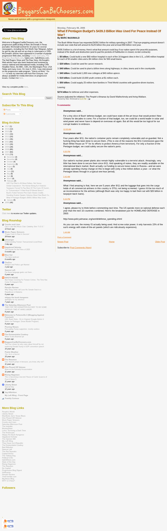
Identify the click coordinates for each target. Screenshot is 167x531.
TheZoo (8, 262)
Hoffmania (6, 472)
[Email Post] (88, 99)
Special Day (9, 387)
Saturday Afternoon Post (12, 424)
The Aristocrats (8, 433)
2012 (7, 139)
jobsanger (9, 240)
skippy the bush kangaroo (16, 297)
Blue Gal (8, 255)
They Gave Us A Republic (12, 443)
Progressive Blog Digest (12, 470)
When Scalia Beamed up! (14, 337)
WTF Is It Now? (8, 481)
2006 (7, 154)
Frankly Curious (12, 398)
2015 (7, 131)
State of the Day (8, 462)
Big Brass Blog (8, 479)
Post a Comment (64, 237)
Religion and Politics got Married (17, 265)
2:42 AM (66, 177)
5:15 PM (66, 199)
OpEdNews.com (8, 460)
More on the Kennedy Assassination (18, 369)
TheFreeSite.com (9, 477)
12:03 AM (67, 129)
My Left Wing (7, 441)
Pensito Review (12, 287)
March (9, 179)
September (11, 164)
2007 (7, 152)
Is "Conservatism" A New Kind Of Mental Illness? (25, 190)
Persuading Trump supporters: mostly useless (22, 329)
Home (112, 242)
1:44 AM (66, 232)
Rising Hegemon (12, 375)
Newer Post (62, 242)
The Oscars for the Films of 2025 (17, 249)
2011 (7, 142)
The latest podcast (12, 257)
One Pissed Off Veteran (15, 367)
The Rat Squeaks (9, 451)
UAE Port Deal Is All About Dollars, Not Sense (23, 183)
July (9, 169)
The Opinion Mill (9, 439)
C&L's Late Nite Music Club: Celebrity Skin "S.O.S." (24, 227)
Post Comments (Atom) (80, 248)
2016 (7, 129)
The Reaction (11, 360)
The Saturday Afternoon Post (18, 305)
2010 (7, 144)
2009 (7, 147)
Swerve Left (10, 270)
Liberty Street (11, 385)
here (4, 73)
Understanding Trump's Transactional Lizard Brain (23, 242)
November (11, 159)
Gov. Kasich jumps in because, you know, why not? (24, 362)
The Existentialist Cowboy (16, 334)
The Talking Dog (9, 456)
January (10, 200)
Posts (8, 110)
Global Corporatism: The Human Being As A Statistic (26, 186)
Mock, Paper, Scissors (14, 232)
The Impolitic (7, 426)
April (9, 176)
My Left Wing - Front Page (16, 395)
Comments (10, 114)
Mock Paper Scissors (10, 420)
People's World (8, 412)
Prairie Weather (11, 352)
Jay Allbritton (11, 392)
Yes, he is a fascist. (12, 354)
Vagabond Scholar (13, 247)
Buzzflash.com (17, 58)
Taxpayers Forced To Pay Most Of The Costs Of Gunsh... (28, 188)
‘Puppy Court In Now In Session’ (17, 234)
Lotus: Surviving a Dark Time (14, 430)
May (9, 174)
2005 (7, 202)
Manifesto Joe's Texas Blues (13, 416)
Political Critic (7, 458)
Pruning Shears (12, 327)
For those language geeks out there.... (19, 272)
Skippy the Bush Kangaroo (13, 435)
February (10, 181)
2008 (7, 149)
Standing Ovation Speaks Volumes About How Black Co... (28, 195)
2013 (7, 136)
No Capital (6, 468)
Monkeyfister (7, 428)
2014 (7, 134)
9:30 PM (66, 151)
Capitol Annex (7, 453)
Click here (6, 213)
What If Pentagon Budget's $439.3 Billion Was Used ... (27, 198)
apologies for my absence (14, 300)
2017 (7, 126)
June (9, 171)
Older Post (160, 242)
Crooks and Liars (37, 56)
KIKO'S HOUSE (11, 278)
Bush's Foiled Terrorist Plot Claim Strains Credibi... (25, 193)
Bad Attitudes (7, 447)
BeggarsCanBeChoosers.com (18, 342)
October (10, 162)
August (10, 166)
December (11, 157)
